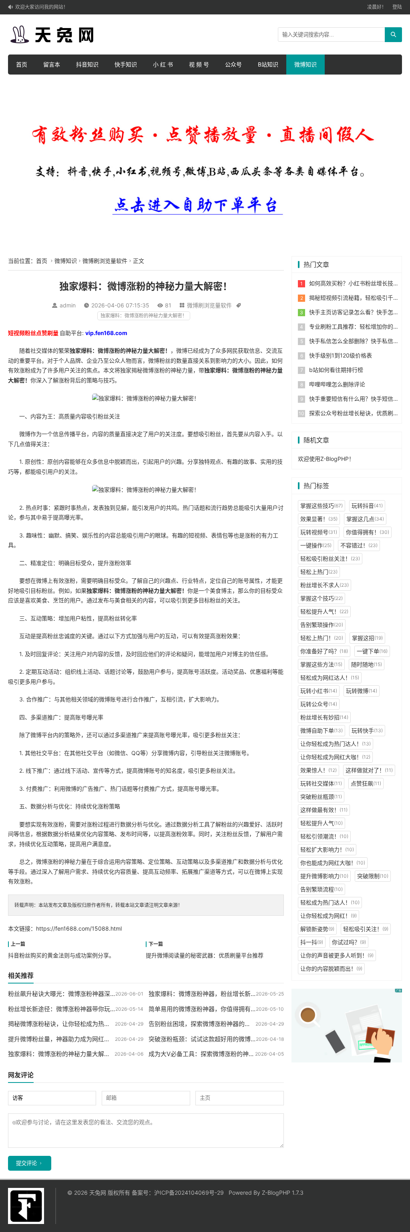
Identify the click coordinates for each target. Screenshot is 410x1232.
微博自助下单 (321, 730)
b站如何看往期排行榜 (336, 369)
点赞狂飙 (366, 783)
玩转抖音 (367, 505)
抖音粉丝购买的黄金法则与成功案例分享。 (61, 955)
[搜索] (393, 34)
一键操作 (316, 545)
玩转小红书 (318, 690)
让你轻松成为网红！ (328, 915)
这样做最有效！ (324, 809)
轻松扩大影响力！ (327, 849)
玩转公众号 (318, 704)
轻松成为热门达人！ (330, 902)
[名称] (346, 1025)
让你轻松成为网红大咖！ (335, 756)
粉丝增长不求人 (324, 585)
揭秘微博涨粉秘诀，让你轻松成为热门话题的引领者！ (80, 1024)
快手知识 (126, 64)
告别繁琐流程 (321, 889)
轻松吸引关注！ (365, 928)
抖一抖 (311, 942)
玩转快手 (367, 730)
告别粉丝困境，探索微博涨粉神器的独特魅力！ (212, 1024)
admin (68, 305)
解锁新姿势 (317, 928)
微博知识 (305, 64)
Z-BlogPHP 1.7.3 (282, 1192)
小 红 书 (163, 64)
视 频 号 (199, 64)
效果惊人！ (318, 770)
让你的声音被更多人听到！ (337, 955)
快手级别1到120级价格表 (340, 355)
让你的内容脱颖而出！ (331, 968)
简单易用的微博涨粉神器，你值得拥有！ (203, 1009)
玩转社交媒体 (321, 783)
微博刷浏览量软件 (104, 260)
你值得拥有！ (367, 532)
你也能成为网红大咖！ (332, 862)
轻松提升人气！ (324, 611)
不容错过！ (359, 545)
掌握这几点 (365, 518)
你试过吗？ (349, 942)
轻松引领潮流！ (324, 836)
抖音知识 (87, 64)
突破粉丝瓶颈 (321, 796)
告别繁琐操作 (321, 624)
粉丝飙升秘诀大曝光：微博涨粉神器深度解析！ (71, 994)
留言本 (51, 64)
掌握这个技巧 (321, 598)
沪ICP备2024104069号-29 (189, 1192)
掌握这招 (367, 637)
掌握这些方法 (321, 664)
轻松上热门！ (321, 637)
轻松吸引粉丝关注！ (330, 558)
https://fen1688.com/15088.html (79, 928)
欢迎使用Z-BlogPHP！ (326, 458)
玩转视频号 (318, 532)
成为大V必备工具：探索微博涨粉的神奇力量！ (211, 1054)
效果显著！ (319, 518)
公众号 (233, 64)
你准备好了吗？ (324, 651)
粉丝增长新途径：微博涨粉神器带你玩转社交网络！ (77, 1009)
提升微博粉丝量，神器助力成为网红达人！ (65, 1039)
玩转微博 (361, 690)
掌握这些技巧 (321, 505)
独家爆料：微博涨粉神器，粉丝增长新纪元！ (209, 994)
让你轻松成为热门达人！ (335, 743)
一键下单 (372, 651)
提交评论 (26, 1163)
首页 (21, 64)
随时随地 (366, 664)
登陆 (397, 7)
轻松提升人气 (321, 823)
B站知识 (268, 64)
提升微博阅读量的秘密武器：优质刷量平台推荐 (204, 955)
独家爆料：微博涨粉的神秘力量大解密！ (143, 316)
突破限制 (372, 875)
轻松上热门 (319, 571)
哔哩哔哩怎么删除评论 (337, 384)
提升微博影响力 (324, 875)
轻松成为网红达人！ (329, 677)
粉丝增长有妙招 (324, 717)
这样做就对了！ (369, 770)
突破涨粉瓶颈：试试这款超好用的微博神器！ (209, 1039)
